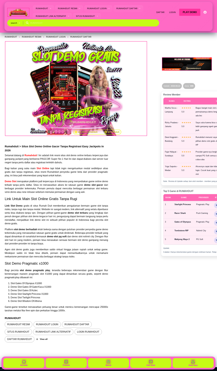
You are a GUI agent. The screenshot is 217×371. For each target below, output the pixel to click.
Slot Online (43, 168)
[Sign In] (205, 12)
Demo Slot (10, 181)
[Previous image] (10, 88)
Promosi (66, 365)
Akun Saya (193, 365)
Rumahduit (31, 155)
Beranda (24, 365)
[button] (76, 88)
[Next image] (141, 88)
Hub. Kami (150, 365)
